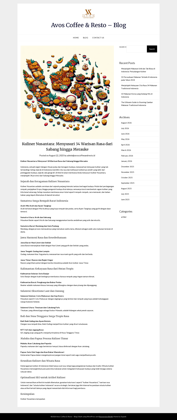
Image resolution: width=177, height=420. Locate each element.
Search (122, 47)
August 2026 (126, 123)
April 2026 (125, 145)
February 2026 (127, 156)
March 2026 (126, 150)
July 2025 (125, 194)
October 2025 (127, 177)
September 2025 (127, 183)
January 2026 (126, 161)
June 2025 (125, 199)
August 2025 (126, 188)
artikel (123, 217)
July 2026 (125, 128)
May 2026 (125, 139)
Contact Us (98, 38)
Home (76, 38)
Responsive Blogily (106, 417)
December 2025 (127, 166)
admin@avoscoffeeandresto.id (81, 155)
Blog (85, 38)
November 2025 (127, 172)
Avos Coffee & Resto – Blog (88, 25)
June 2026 (125, 134)
